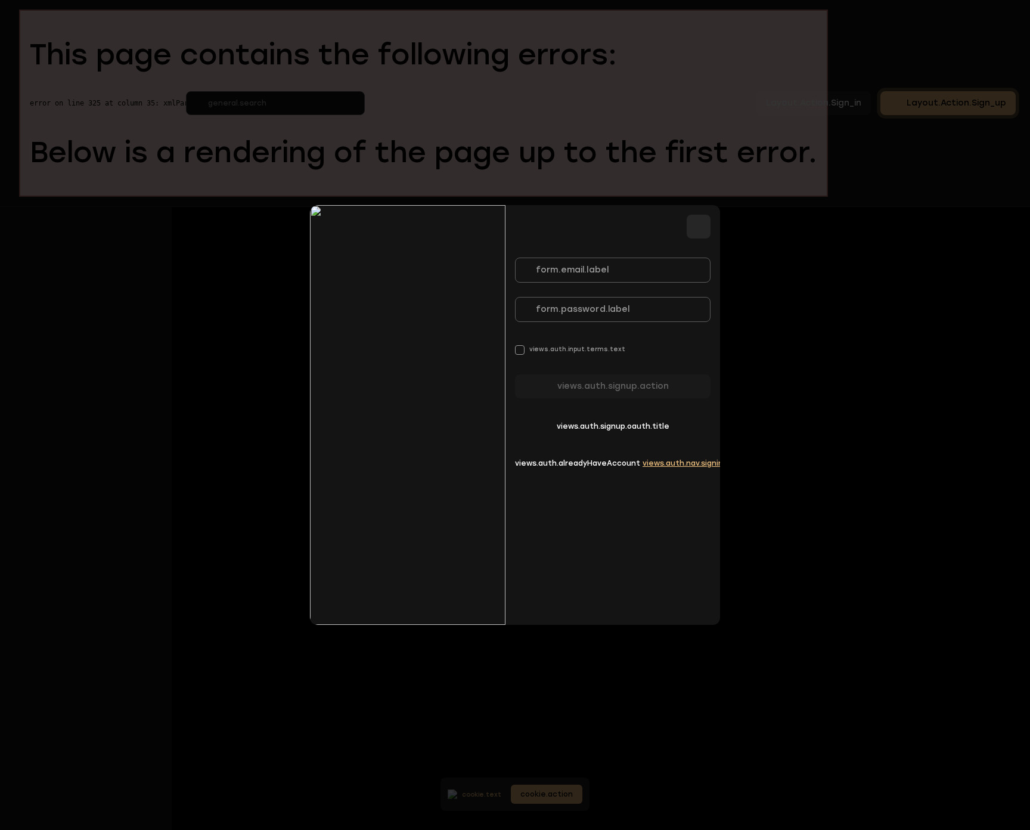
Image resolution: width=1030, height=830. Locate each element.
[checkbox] (570, 350)
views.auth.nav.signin (683, 463)
